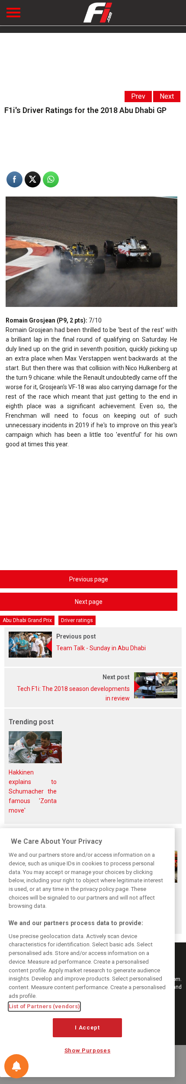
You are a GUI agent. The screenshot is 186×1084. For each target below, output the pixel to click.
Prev (138, 96)
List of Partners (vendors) (44, 1006)
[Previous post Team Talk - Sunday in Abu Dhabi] (93, 655)
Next (167, 96)
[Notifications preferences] (16, 1066)
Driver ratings (77, 620)
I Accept (87, 1027)
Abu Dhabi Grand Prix (27, 620)
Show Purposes (87, 1050)
